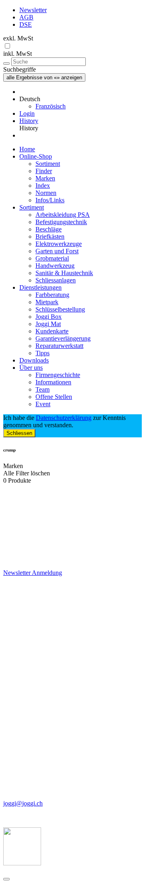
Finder (43, 170)
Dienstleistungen (40, 287)
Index (42, 185)
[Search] (6, 63)
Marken (45, 178)
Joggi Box (48, 316)
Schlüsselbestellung (60, 309)
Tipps (42, 353)
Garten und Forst (57, 251)
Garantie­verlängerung (63, 338)
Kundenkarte (51, 331)
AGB (26, 17)
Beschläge (48, 229)
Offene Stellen (53, 396)
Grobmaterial (52, 258)
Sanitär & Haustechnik (64, 272)
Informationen (53, 382)
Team (42, 389)
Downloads (34, 360)
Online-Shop (35, 156)
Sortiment (47, 163)
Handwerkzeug (55, 265)
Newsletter (33, 9)
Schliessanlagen (55, 280)
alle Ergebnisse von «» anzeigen (44, 77)
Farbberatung (52, 294)
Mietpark (46, 302)
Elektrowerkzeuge (58, 243)
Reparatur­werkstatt (59, 345)
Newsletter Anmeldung (32, 572)
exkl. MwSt (18, 38)
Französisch (50, 106)
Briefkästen (49, 236)
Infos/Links (49, 200)
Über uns (31, 367)
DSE (25, 24)
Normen (45, 192)
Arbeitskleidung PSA (62, 214)
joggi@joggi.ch (23, 803)
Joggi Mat (48, 323)
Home (27, 149)
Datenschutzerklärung (63, 417)
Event (42, 404)
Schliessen (19, 433)
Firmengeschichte (57, 374)
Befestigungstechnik (61, 221)
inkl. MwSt (17, 53)
